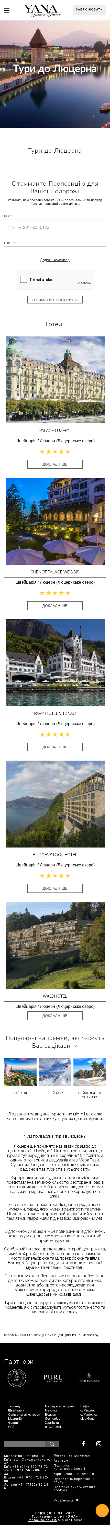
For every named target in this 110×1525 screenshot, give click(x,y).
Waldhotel (55, 996)
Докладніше (55, 464)
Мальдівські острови (60, 1406)
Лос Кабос (52, 1418)
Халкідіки (52, 1423)
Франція (14, 1423)
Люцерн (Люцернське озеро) (67, 441)
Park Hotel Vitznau (55, 714)
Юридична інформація (74, 1474)
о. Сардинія (54, 1427)
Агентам (61, 1460)
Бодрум (50, 1414)
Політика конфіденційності (69, 1467)
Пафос (85, 1406)
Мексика (51, 1410)
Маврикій (15, 1418)
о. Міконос (87, 1410)
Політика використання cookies (74, 1489)
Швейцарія (26, 441)
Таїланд (20, 1093)
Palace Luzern (55, 431)
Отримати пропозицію (55, 300)
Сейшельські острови (89, 1095)
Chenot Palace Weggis (55, 572)
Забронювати (89, 9)
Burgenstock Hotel (55, 855)
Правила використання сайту (74, 1481)
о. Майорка (88, 1414)
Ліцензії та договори (72, 1455)
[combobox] (12, 228)
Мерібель (87, 1418)
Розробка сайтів (42, 1520)
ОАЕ (11, 1427)
